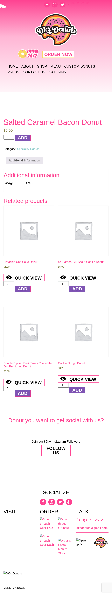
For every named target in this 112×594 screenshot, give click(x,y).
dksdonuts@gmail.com (92, 527)
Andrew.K (20, 588)
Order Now (58, 54)
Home (12, 66)
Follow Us (56, 450)
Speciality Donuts (28, 149)
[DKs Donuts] (56, 29)
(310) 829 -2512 (78, 3)
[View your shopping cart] (85, 53)
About (27, 66)
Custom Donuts (79, 66)
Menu (55, 66)
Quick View (28, 278)
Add (23, 137)
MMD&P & (9, 588)
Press (13, 72)
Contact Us (34, 72)
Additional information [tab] (24, 160)
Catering (57, 72)
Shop (42, 66)
